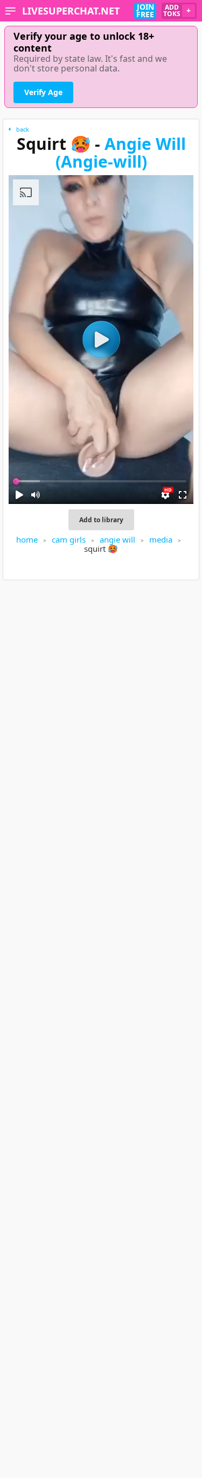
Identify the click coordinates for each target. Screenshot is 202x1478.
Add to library (101, 519)
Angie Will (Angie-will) (120, 152)
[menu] (10, 11)
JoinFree (145, 11)
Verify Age (43, 92)
